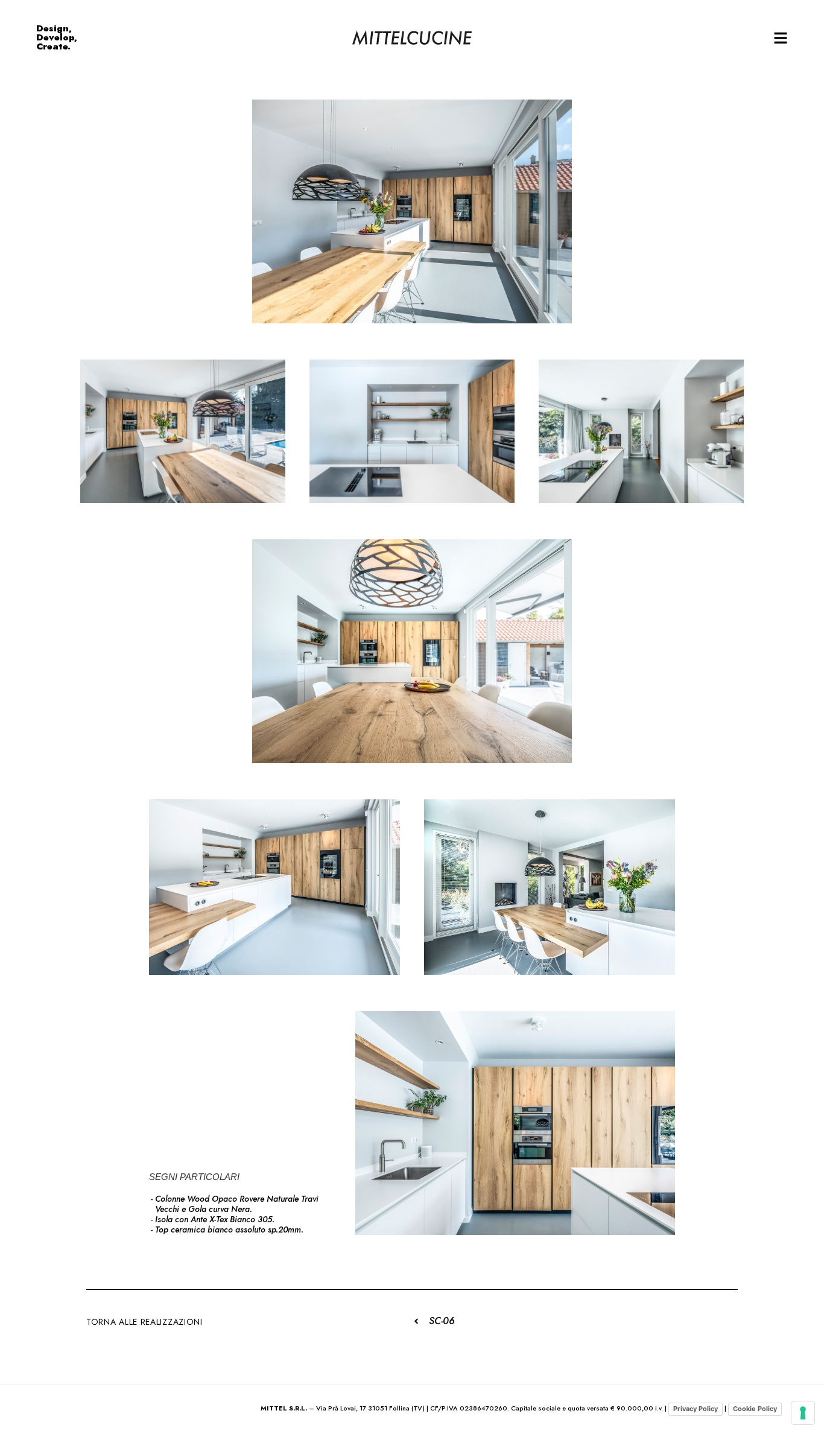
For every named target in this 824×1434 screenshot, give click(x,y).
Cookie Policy (755, 1408)
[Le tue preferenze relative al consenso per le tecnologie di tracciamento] (802, 1412)
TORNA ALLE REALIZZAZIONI (144, 1322)
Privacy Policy (695, 1408)
